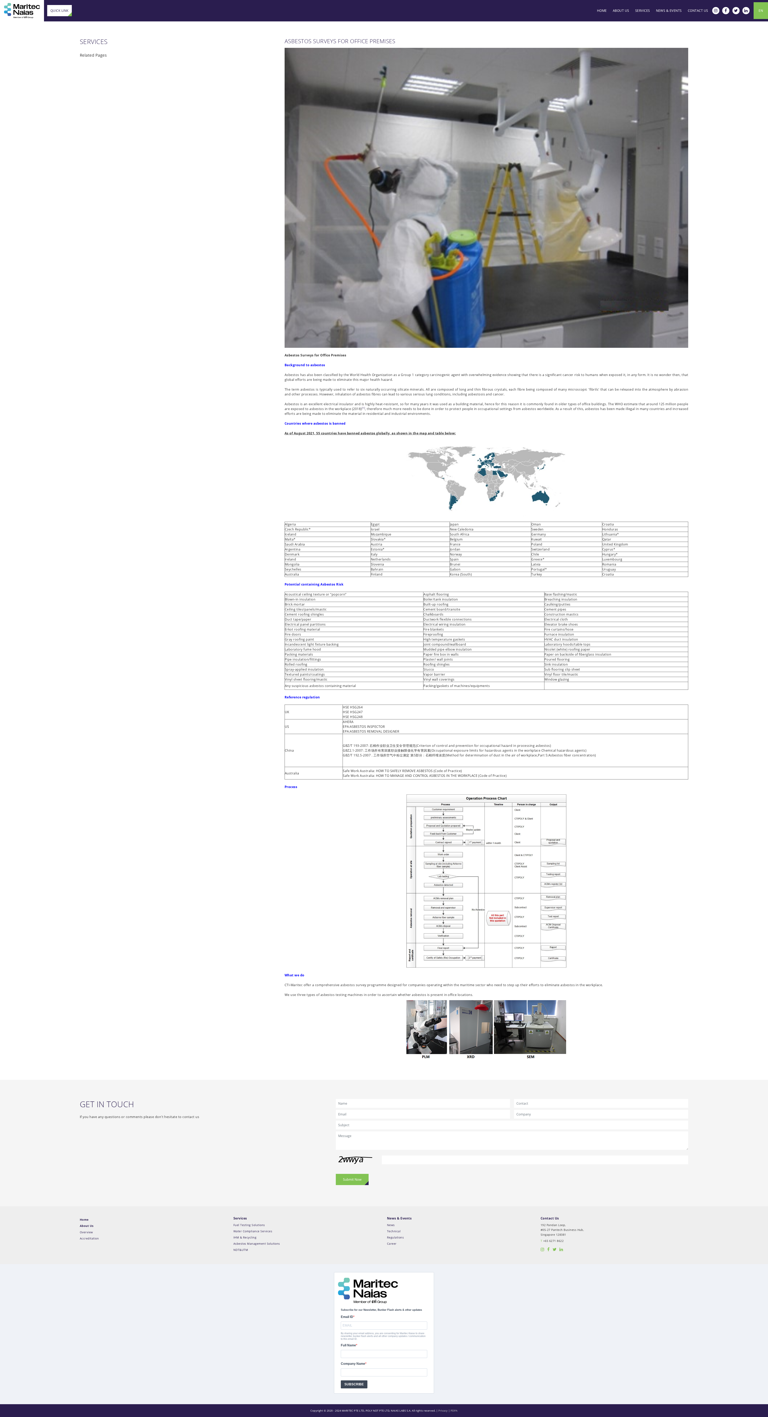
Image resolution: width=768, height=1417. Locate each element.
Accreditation (89, 1238)
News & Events (669, 10)
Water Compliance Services (252, 1231)
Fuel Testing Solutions (249, 1225)
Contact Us (698, 10)
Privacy (443, 1410)
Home (602, 10)
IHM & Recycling (244, 1237)
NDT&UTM (240, 1250)
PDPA (454, 1410)
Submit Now (352, 1179)
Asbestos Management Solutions (256, 1244)
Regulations (395, 1237)
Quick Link (59, 10)
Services (642, 10)
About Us (621, 10)
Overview (86, 1232)
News (391, 1225)
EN (761, 10)
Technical (394, 1231)
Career (392, 1244)
